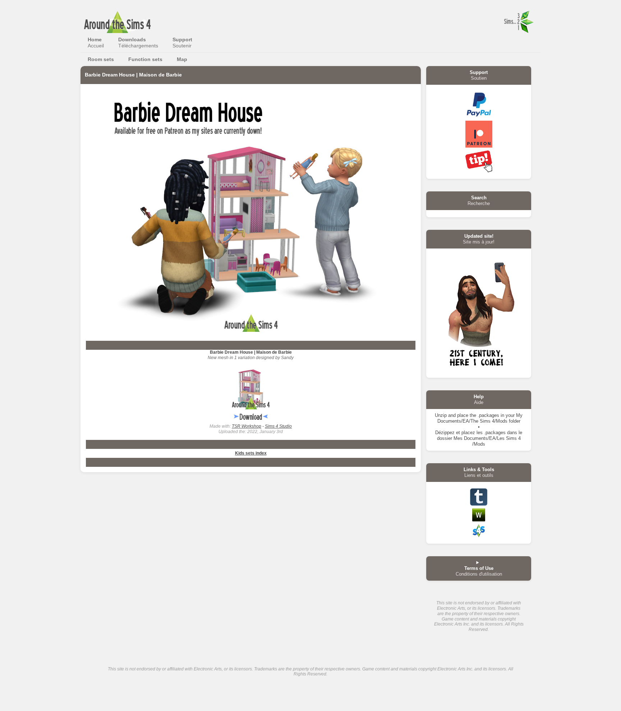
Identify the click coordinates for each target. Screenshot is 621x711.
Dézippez (445, 432)
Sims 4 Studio (278, 426)
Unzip (441, 415)
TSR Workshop (246, 426)
